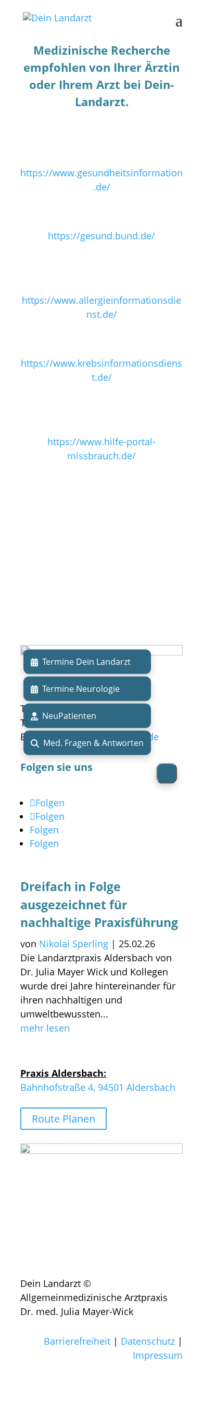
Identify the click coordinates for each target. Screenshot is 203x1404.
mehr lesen (45, 1028)
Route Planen (63, 1119)
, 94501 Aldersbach (134, 1087)
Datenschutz (148, 1341)
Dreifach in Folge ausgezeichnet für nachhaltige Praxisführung (99, 904)
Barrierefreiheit (77, 1341)
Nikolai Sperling (73, 943)
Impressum (158, 1355)
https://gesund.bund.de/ (101, 235)
